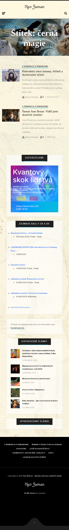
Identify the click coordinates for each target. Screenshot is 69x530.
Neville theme (29, 493)
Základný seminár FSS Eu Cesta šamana (29, 293)
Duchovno (21, 449)
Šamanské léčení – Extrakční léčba (27, 233)
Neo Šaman (34, 7)
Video (51, 453)
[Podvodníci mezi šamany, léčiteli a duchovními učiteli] (11, 75)
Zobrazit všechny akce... (21, 307)
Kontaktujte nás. (18, 328)
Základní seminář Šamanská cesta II (27, 279)
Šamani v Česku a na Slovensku (47, 444)
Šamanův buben (18, 265)
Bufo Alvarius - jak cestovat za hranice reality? (40, 402)
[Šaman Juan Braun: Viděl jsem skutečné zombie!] (11, 115)
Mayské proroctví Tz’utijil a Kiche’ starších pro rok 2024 (37, 367)
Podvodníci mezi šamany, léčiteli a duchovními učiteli (42, 73)
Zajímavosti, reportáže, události (29, 453)
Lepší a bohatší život (40, 449)
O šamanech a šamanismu (35, 66)
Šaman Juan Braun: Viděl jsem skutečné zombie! (40, 113)
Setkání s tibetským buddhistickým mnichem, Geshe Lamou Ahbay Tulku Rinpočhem (39, 353)
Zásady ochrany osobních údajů (48, 475)
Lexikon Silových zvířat (34, 457)
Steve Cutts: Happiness (33, 390)
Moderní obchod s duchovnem (36, 378)
